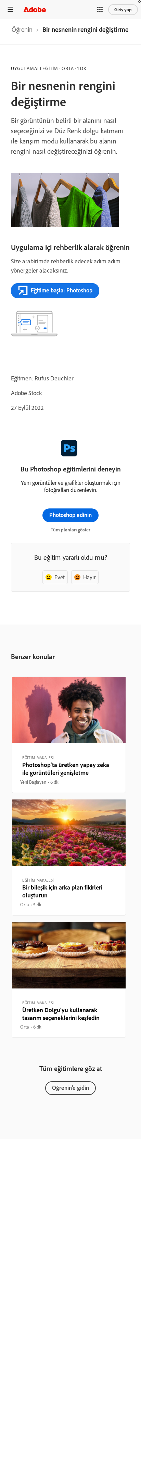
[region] (69, 735)
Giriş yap (123, 10)
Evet (59, 577)
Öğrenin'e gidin (70, 1087)
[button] (99, 9)
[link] (22, 31)
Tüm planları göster (70, 530)
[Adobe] (35, 9)
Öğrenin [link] (22, 29)
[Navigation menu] (10, 9)
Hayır (89, 577)
